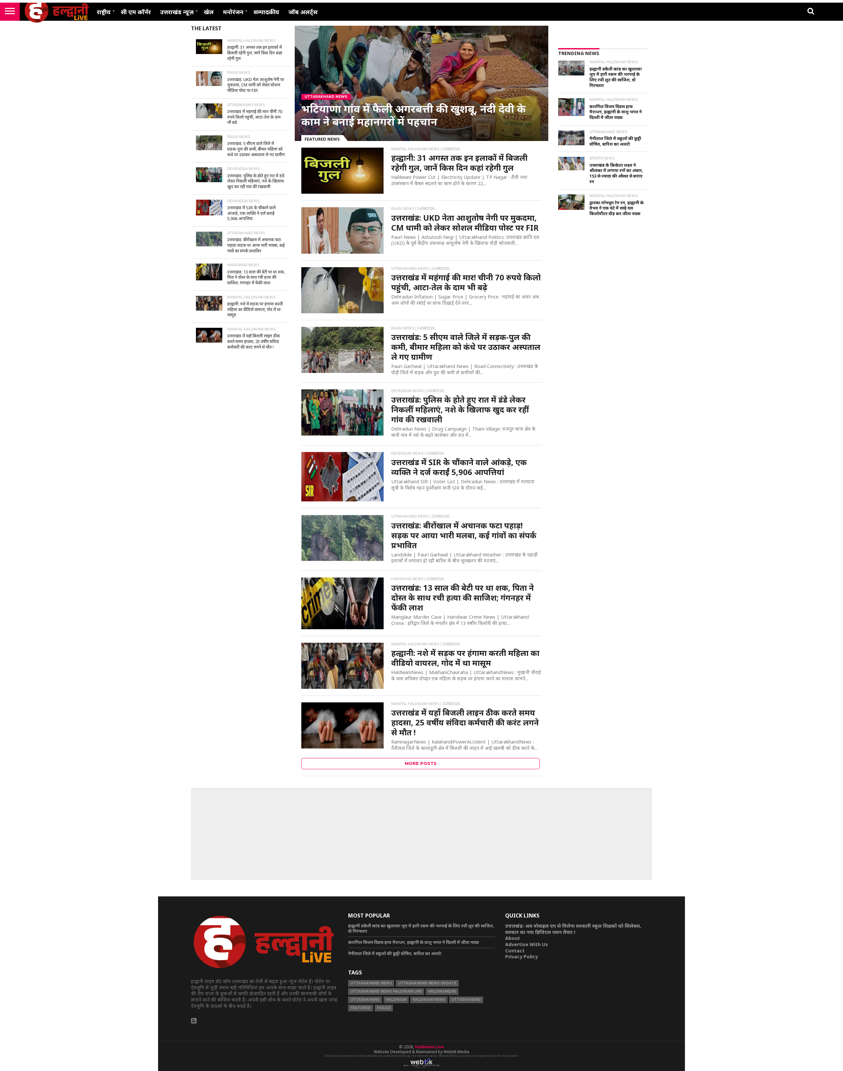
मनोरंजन (233, 12)
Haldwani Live (429, 1047)
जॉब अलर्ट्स (302, 12)
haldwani (396, 1000)
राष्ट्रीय (104, 12)
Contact (515, 950)
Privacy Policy (521, 956)
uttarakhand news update (427, 983)
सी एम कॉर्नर (136, 12)
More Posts (421, 763)
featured (360, 1008)
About (512, 938)
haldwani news (429, 1000)
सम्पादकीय (266, 12)
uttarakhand (365, 1000)
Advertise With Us (526, 944)
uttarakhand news (371, 983)
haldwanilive (442, 991)
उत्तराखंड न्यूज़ (177, 12)
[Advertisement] (602, 330)
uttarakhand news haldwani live (386, 991)
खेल (209, 12)
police (384, 1008)
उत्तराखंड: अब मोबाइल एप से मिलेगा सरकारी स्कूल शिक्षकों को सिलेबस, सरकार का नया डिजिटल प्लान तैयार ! (573, 929)
